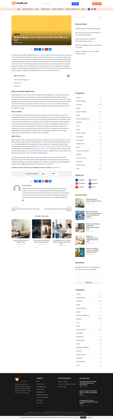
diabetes (43, 146)
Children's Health (88, 101)
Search (75, 3)
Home (18, 9)
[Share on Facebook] (40, 49)
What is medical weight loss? (22, 79)
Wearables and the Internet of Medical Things (87, 28)
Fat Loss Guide (62, 386)
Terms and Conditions (42, 397)
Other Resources (64, 378)
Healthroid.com (39, 412)
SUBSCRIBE (97, 3)
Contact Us (40, 403)
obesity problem (41, 55)
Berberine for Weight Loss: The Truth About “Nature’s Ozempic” (92, 250)
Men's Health (88, 140)
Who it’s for (18, 86)
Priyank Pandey (19, 42)
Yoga (88, 168)
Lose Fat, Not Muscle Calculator (67, 384)
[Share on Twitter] (43, 49)
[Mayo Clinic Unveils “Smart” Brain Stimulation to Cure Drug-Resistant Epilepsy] (80, 215)
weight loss (53, 57)
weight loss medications (49, 103)
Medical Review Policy (43, 394)
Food (88, 126)
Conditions (88, 104)
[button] (13, 233)
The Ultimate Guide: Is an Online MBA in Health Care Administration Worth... (62, 242)
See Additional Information (56, 415)
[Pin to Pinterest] (46, 49)
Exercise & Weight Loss (72, 9)
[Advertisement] (88, 74)
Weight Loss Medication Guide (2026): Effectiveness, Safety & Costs (93, 226)
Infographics (88, 136)
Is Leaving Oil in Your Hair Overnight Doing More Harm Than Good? (89, 402)
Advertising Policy (41, 386)
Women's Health (88, 165)
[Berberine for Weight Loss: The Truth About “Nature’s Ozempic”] (80, 252)
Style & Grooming (88, 158)
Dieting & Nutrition (58, 9)
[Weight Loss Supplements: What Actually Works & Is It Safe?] (80, 240)
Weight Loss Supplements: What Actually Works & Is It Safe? (92, 239)
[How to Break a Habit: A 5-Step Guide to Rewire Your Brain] (41, 228)
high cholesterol (51, 146)
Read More (90, 417)
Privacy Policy (40, 384)
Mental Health (88, 143)
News (88, 147)
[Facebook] (89, 9)
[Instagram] (95, 9)
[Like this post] (36, 49)
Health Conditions (28, 9)
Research (88, 154)
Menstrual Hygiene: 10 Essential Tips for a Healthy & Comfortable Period (88, 392)
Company (40, 378)
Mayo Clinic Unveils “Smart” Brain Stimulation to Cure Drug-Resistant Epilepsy (93, 214)
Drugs (37, 9)
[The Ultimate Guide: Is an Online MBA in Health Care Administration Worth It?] (62, 228)
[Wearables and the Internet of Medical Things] (21, 228)
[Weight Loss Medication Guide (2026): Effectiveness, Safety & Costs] (80, 227)
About (38, 381)
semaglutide (46, 124)
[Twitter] (92, 9)
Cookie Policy (40, 389)
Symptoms (88, 161)
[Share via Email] (50, 49)
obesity (66, 140)
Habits (88, 129)
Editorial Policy (41, 392)
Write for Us (40, 400)
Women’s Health (45, 9)
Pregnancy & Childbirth (88, 151)
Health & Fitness (88, 133)
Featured (88, 122)
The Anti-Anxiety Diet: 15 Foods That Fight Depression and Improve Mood (88, 383)
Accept (83, 417)
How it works (18, 83)
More (82, 9)
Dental (88, 108)
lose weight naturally (43, 148)
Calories (88, 97)
